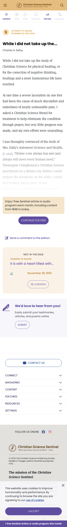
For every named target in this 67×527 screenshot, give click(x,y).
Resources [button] (12, 403)
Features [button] (11, 396)
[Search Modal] (62, 5)
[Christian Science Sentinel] (34, 5)
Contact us (36, 363)
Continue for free (33, 220)
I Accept (33, 511)
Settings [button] (11, 410)
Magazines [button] (12, 382)
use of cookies (35, 500)
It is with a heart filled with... (32, 263)
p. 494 (7, 153)
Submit (22, 325)
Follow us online (27, 432)
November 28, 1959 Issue (23, 33)
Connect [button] (11, 375)
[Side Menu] (5, 5)
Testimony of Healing (21, 30)
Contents (40, 284)
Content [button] (11, 389)
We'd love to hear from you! (38, 306)
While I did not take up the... (30, 43)
